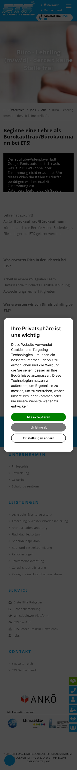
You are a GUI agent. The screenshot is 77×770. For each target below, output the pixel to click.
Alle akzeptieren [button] (38, 417)
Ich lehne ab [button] (38, 427)
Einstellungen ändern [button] (38, 438)
